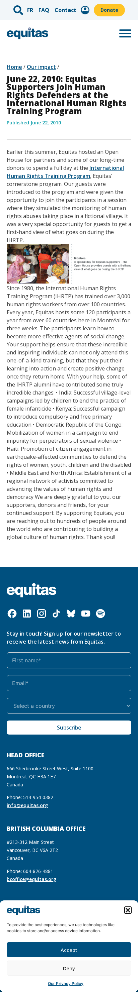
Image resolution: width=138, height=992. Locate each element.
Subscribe (69, 727)
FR (30, 10)
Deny (69, 968)
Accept (69, 950)
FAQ (44, 10)
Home (14, 67)
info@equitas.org (27, 805)
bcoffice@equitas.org (31, 879)
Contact (65, 10)
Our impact (41, 67)
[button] (128, 910)
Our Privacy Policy (65, 983)
